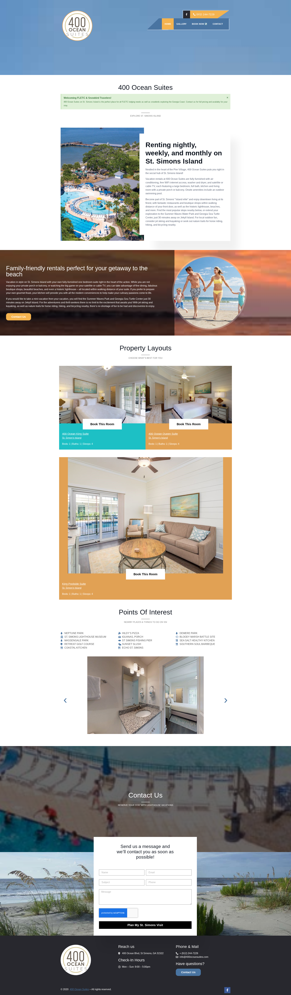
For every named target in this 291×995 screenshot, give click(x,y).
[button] (65, 700)
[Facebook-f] (227, 990)
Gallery (181, 24)
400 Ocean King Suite (75, 433)
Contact (218, 24)
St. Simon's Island (71, 438)
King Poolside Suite (74, 583)
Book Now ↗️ (199, 24)
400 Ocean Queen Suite (163, 433)
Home (168, 24)
